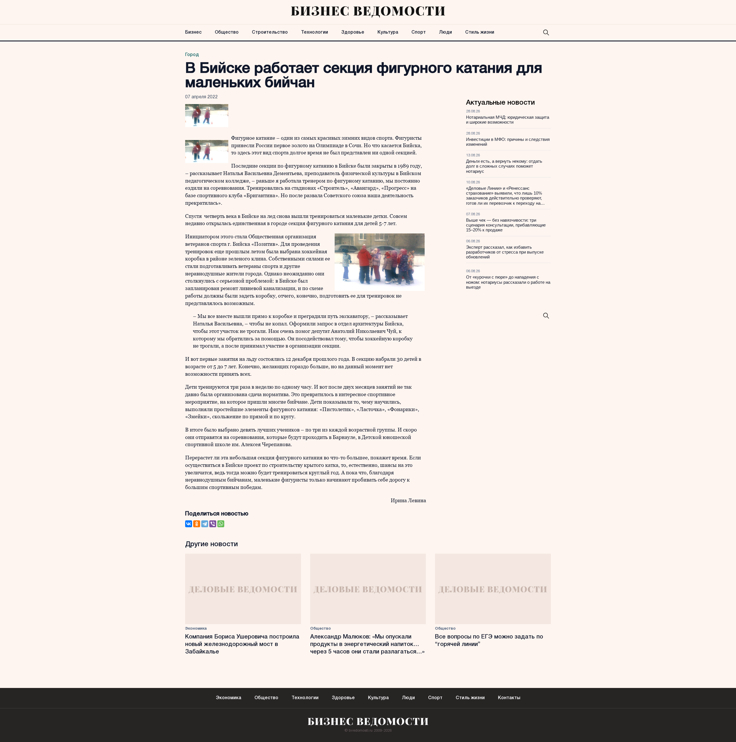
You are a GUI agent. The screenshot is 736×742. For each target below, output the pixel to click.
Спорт (418, 32)
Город (192, 55)
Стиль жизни (479, 32)
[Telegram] (204, 523)
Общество (227, 32)
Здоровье (352, 32)
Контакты (509, 698)
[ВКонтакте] (188, 523)
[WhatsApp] (220, 523)
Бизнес (193, 32)
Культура (387, 32)
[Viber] (212, 523)
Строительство (270, 32)
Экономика (196, 628)
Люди (445, 32)
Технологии (314, 32)
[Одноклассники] (196, 523)
